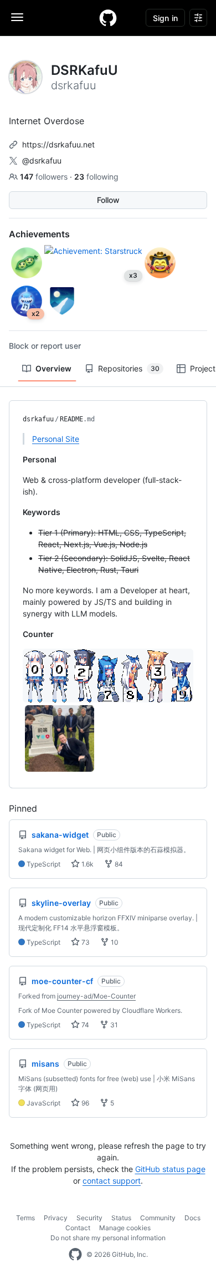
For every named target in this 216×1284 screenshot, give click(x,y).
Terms (25, 1218)
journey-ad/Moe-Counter (96, 996)
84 (118, 864)
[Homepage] (108, 18)
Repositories (129, 368)
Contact (77, 1228)
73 (85, 942)
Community (158, 1218)
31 (113, 1025)
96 (84, 1103)
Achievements (39, 234)
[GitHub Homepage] (75, 1254)
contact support (112, 1180)
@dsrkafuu (41, 160)
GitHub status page (170, 1169)
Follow (108, 200)
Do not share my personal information (108, 1238)
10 (114, 942)
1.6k (87, 864)
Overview (53, 368)
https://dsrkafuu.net (58, 144)
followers (45, 176)
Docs (192, 1218)
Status (121, 1218)
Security (89, 1218)
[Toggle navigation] (17, 17)
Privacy (56, 1218)
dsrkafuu (38, 419)
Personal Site (55, 439)
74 (84, 1025)
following (96, 176)
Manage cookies (125, 1228)
